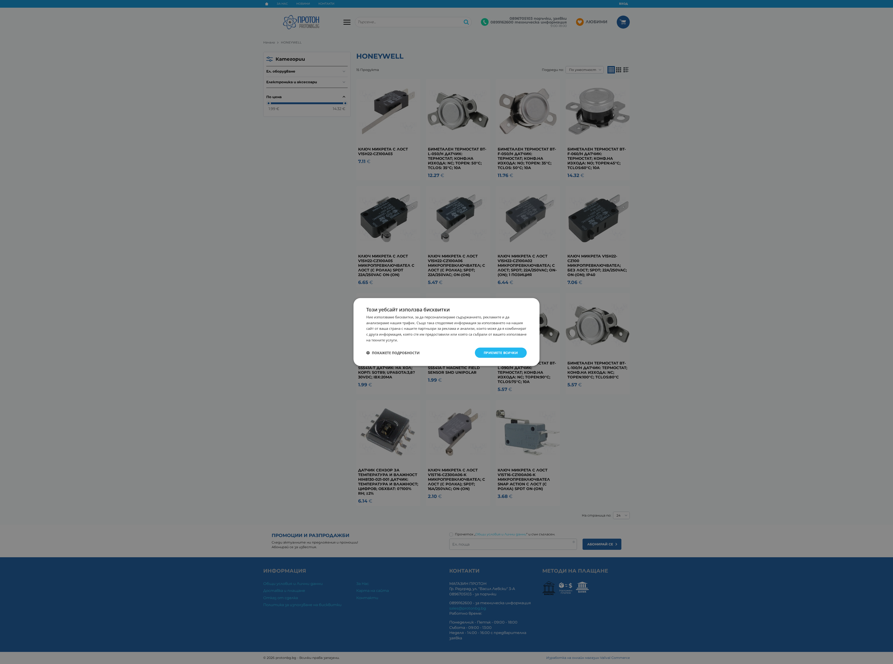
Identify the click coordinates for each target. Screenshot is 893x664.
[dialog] (446, 332)
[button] (393, 352)
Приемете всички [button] (501, 352)
